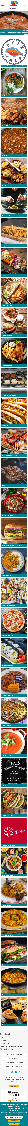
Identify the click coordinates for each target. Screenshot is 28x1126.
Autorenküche (6, 216)
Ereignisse (4, 1040)
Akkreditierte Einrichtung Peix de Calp (13, 66)
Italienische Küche (7, 635)
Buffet (4, 276)
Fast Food (5, 425)
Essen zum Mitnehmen (9, 395)
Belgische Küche (7, 246)
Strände (3, 1037)
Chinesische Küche (7, 305)
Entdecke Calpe (5, 1034)
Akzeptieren (14, 1121)
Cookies (21, 1077)
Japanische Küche (7, 665)
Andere (4, 96)
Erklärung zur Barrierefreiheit (14, 1079)
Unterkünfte (4, 1044)
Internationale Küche (8, 605)
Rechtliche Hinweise (11, 1077)
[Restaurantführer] (14, 51)
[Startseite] (14, 5)
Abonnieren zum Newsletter (14, 1054)
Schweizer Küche (7, 995)
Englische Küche (7, 365)
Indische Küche (6, 575)
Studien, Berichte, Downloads (14, 1062)
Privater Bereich (14, 1058)
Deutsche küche (7, 335)
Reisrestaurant (6, 905)
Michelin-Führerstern (8, 845)
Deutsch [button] (13, 1086)
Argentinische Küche (8, 126)
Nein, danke (14, 1124)
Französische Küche (8, 515)
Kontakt (14, 1082)
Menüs (4, 785)
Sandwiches (5, 965)
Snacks (4, 1025)
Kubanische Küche (7, 695)
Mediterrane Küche (8, 755)
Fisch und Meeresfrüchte (9, 455)
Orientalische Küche (8, 875)
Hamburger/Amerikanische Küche (12, 545)
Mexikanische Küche (8, 815)
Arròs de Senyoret (7, 156)
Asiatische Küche (7, 186)
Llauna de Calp (6, 725)
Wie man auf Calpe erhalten (14, 1066)
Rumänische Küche (7, 935)
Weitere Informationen (14, 1117)
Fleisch (4, 485)
